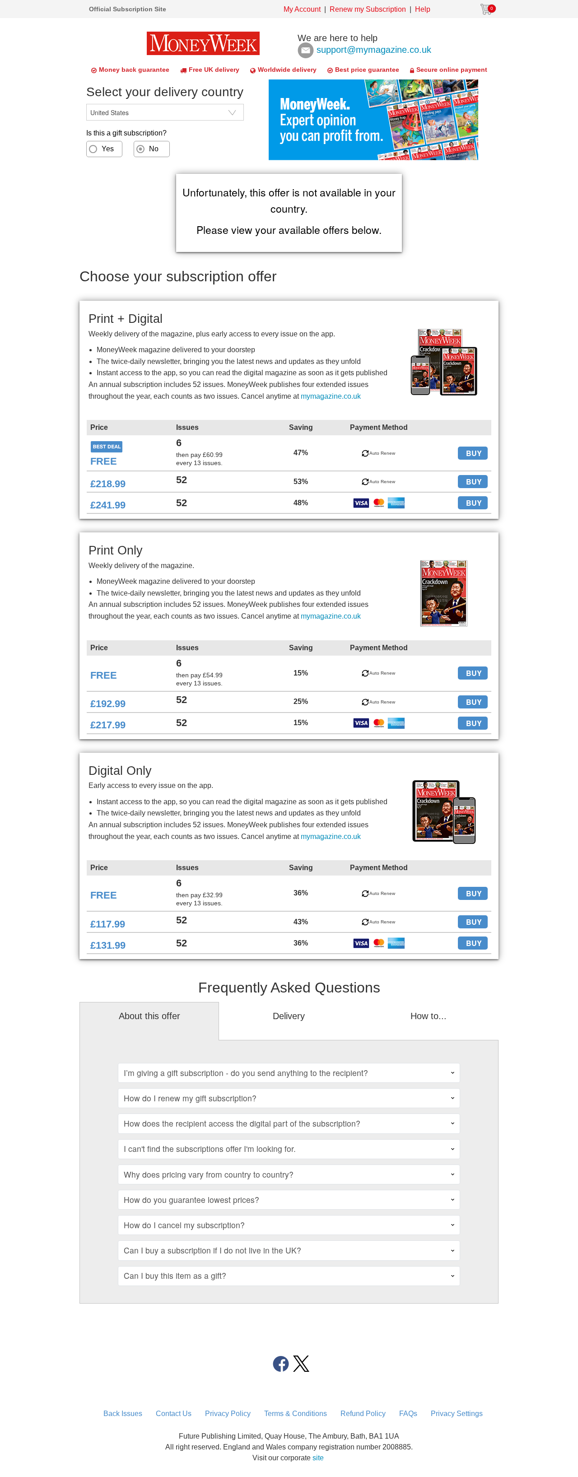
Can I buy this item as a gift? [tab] (175, 1275)
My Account (302, 9)
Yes (108, 149)
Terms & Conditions (295, 1413)
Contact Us (173, 1413)
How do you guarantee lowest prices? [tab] (191, 1199)
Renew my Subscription (368, 9)
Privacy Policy (228, 1413)
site (318, 1458)
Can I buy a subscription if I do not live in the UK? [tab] (212, 1250)
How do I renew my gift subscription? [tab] (190, 1098)
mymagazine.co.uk (331, 396)
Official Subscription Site (127, 9)
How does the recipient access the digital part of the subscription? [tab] (242, 1123)
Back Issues (122, 1413)
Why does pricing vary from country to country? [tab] (209, 1174)
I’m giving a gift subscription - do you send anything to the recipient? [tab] (246, 1072)
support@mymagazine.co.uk (374, 49)
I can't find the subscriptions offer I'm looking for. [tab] (210, 1148)
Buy (474, 453)
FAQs (408, 1413)
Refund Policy (363, 1413)
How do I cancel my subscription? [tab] (184, 1224)
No (153, 149)
